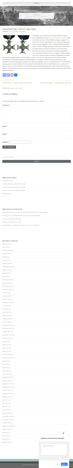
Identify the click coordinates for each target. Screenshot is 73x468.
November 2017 (7, 387)
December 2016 (7, 416)
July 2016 (5, 432)
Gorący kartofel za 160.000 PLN (30, 225)
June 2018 (5, 364)
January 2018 (6, 380)
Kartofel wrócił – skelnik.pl (10, 225)
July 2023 (5, 257)
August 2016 (6, 429)
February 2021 (6, 296)
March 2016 (6, 442)
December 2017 (7, 384)
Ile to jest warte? (7, 181)
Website (5, 142)
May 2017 (5, 406)
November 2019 (7, 328)
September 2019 (7, 335)
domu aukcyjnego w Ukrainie (58, 38)
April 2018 (5, 371)
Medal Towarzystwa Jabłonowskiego (13, 190)
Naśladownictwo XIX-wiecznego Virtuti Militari (26, 215)
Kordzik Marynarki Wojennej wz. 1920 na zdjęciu (33, 212)
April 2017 (5, 410)
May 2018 (5, 367)
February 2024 (6, 250)
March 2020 (6, 315)
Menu (37, 3)
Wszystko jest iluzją (15, 219)
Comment (6, 105)
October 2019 (6, 332)
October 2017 (6, 390)
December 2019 (7, 325)
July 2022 (5, 273)
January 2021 (6, 299)
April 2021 (5, 293)
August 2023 (6, 254)
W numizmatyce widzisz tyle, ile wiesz (13, 187)
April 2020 (5, 312)
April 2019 (5, 348)
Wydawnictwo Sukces (9, 212)
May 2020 (5, 309)
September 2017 (7, 393)
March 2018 (6, 374)
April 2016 (5, 439)
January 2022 (6, 283)
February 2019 (6, 354)
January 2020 (6, 322)
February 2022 (6, 280)
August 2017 (6, 397)
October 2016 (6, 423)
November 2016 (7, 419)
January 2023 (6, 263)
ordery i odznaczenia (16, 88)
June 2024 (5, 247)
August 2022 (6, 270)
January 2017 (6, 413)
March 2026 (6, 244)
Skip (58, 464)
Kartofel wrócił (6, 194)
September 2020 (7, 302)
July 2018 (5, 361)
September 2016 (7, 426)
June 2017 (5, 403)
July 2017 (5, 400)
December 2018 (7, 358)
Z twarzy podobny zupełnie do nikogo (14, 184)
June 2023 (5, 260)
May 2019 (5, 345)
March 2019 (6, 351)
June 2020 (5, 306)
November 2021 (7, 289)
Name (5, 126)
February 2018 (6, 377)
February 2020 (6, 319)
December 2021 (7, 286)
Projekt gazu (6, 215)
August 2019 (6, 338)
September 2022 (7, 267)
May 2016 (5, 436)
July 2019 (5, 341)
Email (4, 134)
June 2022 (5, 276)
